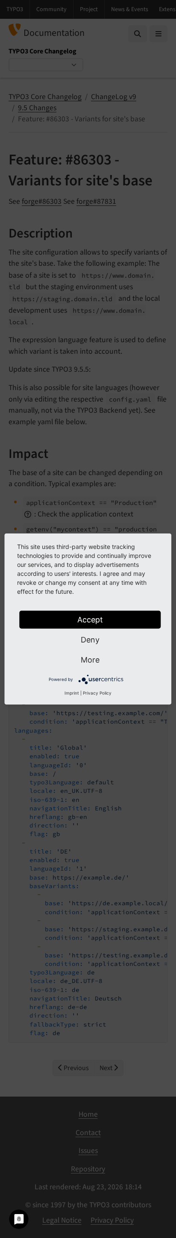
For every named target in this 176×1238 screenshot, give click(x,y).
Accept (90, 619)
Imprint (72, 692)
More (90, 659)
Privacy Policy (97, 692)
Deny (90, 639)
